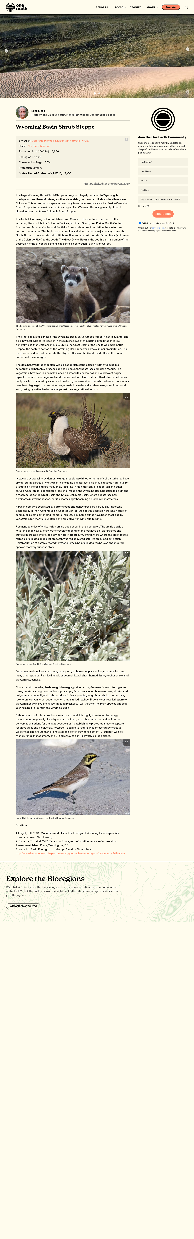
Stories (135, 7)
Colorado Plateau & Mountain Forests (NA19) (60, 140)
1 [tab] (95, 93)
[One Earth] (17, 7)
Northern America (39, 146)
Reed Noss (38, 110)
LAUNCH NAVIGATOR (23, 906)
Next (187, 49)
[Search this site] (186, 7)
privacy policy (158, 227)
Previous (6, 51)
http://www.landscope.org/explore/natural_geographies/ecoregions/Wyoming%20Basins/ (70, 853)
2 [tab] (99, 93)
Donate (171, 7)
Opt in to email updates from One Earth (158, 223)
